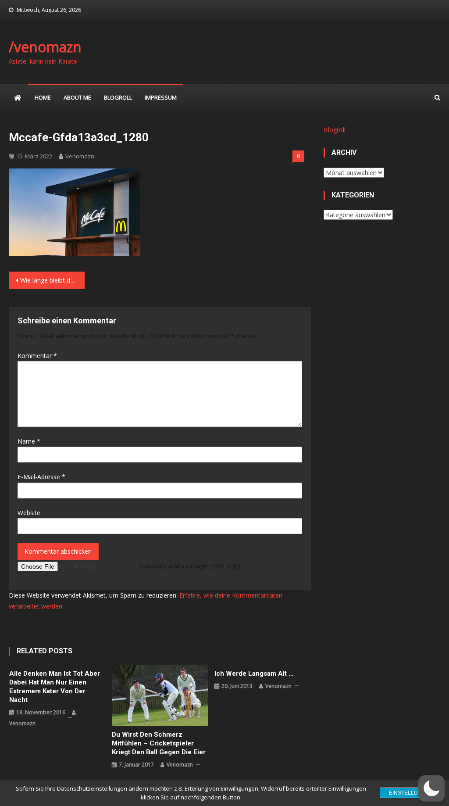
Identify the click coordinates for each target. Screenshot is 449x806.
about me (77, 97)
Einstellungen (411, 793)
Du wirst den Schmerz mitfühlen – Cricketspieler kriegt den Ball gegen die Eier (159, 743)
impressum (161, 97)
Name (29, 441)
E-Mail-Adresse (41, 477)
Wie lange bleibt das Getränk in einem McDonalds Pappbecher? (52, 280)
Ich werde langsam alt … (254, 673)
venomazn (79, 156)
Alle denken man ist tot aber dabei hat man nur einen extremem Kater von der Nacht (54, 687)
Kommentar (37, 355)
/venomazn (45, 46)
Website (29, 513)
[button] (431, 788)
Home (43, 97)
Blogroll (118, 97)
